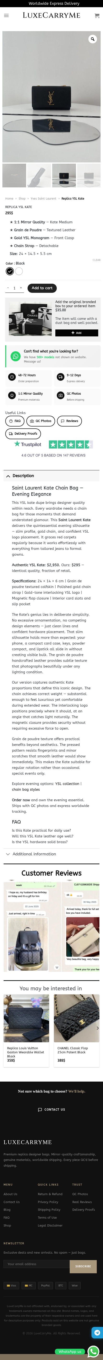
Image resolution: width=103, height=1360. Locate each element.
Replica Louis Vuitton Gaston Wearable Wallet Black (25, 1052)
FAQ (18, 421)
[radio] (9, 271)
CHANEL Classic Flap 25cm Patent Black (72, 1050)
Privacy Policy (48, 1202)
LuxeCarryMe (52, 15)
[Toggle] (8, 476)
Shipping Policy (49, 1209)
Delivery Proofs (26, 433)
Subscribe (83, 1266)
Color (9, 263)
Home (9, 198)
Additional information (34, 854)
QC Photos (43, 421)
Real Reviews (82, 1202)
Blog (7, 1209)
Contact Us (55, 1109)
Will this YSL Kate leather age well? (42, 836)
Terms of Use (47, 1217)
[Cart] (97, 15)
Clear (97, 260)
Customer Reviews (52, 873)
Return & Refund (50, 1194)
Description (23, 475)
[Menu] (6, 15)
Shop (22, 198)
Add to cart (42, 288)
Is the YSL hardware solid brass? (40, 842)
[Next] (97, 1028)
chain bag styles (26, 789)
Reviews (72, 421)
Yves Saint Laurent (43, 198)
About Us (10, 1194)
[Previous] (5, 1028)
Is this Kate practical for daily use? (41, 830)
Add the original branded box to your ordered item (75, 304)
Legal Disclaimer (50, 1225)
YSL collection (67, 784)
